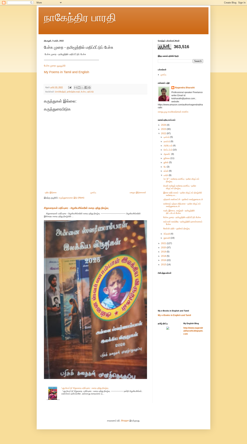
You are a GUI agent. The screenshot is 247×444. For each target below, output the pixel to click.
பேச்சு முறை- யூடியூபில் (55, 65)
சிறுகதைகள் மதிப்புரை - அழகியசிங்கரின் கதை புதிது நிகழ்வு (76, 207)
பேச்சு (83, 92)
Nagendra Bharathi (185, 87)
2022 (164, 133)
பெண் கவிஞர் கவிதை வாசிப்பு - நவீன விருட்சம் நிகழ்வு (179, 187)
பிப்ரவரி (167, 234)
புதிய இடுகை (51, 192)
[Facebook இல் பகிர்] (86, 87)
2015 (164, 264)
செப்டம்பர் (168, 149)
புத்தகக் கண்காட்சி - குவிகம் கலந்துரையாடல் (183, 199)
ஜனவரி (167, 238)
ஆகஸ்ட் (167, 154)
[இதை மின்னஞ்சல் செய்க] (75, 87)
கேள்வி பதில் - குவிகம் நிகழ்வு (176, 228)
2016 (164, 260)
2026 (164, 125)
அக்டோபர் (168, 145)
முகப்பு (93, 192)
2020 (164, 247)
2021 (164, 243)
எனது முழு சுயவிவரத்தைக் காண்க (173, 111)
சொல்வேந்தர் (60, 92)
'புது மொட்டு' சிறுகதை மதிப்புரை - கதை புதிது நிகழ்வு (84, 388)
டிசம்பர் (167, 137)
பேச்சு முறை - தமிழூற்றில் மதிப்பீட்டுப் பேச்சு (182, 217)
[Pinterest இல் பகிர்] (89, 87)
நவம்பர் (167, 141)
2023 (164, 129)
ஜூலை (167, 158)
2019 (164, 251)
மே (165, 167)
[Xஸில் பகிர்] (82, 87)
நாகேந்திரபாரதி (73, 92)
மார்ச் (166, 175)
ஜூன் (166, 162)
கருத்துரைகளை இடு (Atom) (71, 197)
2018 (164, 256)
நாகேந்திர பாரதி (80, 17)
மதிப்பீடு (90, 92)
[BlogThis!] (79, 87)
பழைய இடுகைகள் (138, 192)
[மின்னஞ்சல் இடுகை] (69, 87)
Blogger (125, 420)
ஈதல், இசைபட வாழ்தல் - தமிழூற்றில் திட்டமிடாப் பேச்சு (179, 211)
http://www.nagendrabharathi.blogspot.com (193, 331)
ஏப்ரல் (166, 171)
